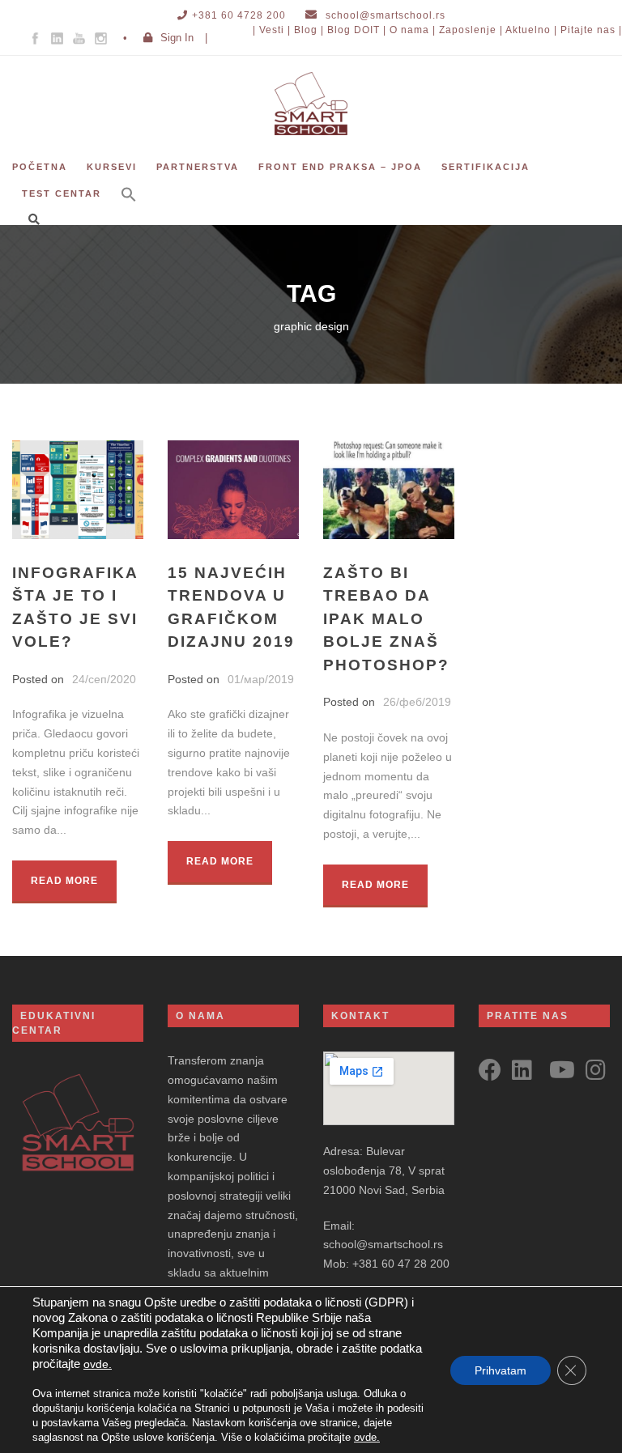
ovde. (97, 1363)
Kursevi (112, 167)
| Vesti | (272, 30)
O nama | (413, 30)
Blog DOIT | (356, 30)
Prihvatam (500, 1370)
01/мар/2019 (261, 679)
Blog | (309, 30)
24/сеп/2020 (104, 679)
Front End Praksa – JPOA (340, 167)
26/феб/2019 (417, 701)
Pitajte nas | (591, 30)
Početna (39, 167)
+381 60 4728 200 (239, 15)
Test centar (61, 193)
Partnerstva (197, 167)
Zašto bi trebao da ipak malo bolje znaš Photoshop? (386, 618)
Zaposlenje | (471, 30)
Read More (64, 880)
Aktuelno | (531, 30)
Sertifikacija (485, 167)
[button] (129, 205)
